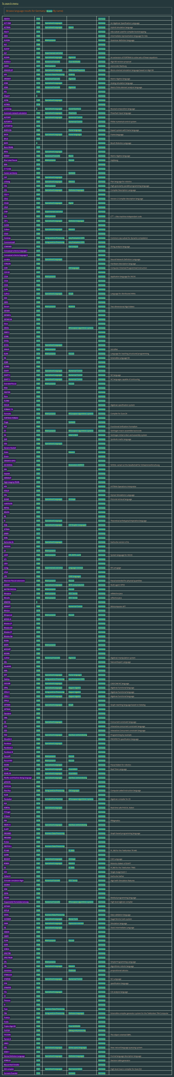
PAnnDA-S (8, 739)
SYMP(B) (7, 979)
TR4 (5, 1013)
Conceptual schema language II (16, 255)
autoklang (7, 109)
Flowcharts (73, 113)
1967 (38, 70)
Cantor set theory (10, 173)
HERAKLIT (7, 478)
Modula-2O (8, 628)
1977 (38, 66)
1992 (38, 405)
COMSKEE (8, 246)
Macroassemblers (75, 1069)
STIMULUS (8, 975)
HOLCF (6, 491)
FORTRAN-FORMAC (11, 418)
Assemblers (73, 769)
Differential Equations (77, 70)
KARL (6, 538)
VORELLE (7, 1060)
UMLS (6, 1043)
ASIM (6, 83)
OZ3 (5, 730)
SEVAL (6, 915)
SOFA (6, 945)
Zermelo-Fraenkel (10, 1073)
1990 (38, 53)
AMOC (6, 66)
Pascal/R (7, 756)
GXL (5, 469)
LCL (5, 559)
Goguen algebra (75, 688)
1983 (38, 23)
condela (7, 259)
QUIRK (6, 855)
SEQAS (6, 898)
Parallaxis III (8, 752)
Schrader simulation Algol (13, 880)
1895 (38, 173)
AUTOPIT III (8, 126)
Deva (6, 324)
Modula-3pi (8, 636)
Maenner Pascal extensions (14, 581)
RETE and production (76, 585)
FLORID (6, 401)
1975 (38, 139)
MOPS (6, 645)
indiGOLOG (8, 503)
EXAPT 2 (7, 375)
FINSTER (7, 392)
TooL (6, 1009)
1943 (38, 799)
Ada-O (6, 32)
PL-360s (71, 850)
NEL (5, 662)
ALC (5, 44)
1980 (38, 36)
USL (5, 1047)
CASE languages (75, 576)
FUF (5, 426)
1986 (38, 92)
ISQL (5, 525)
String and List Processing (54, 238)
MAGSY (7, 585)
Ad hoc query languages (78, 1047)
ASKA (6, 87)
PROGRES (7, 833)
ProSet (6, 842)
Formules (7, 413)
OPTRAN (7, 709)
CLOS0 (6, 225)
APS (5, 74)
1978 (38, 104)
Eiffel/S (6, 349)
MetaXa (7, 598)
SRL (5, 966)
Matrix (71, 156)
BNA (5, 164)
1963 (38, 919)
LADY (6, 555)
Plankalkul (8, 799)
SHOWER (7, 919)
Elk (5, 358)
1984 (38, 285)
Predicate (72, 970)
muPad (6, 658)
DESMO (7, 311)
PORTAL (7, 808)
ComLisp (7, 238)
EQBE (6, 362)
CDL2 (6, 199)
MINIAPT (7, 606)
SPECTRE (7, 953)
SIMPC (6, 936)
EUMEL (6, 366)
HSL (5, 495)
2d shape (72, 499)
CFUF (6, 207)
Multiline (72, 306)
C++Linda (7, 169)
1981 (38, 203)
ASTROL (7, 104)
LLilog (6, 568)
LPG (5, 576)
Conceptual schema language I (15, 251)
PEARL (6, 769)
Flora (6, 396)
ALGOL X (7, 62)
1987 (38, 358)
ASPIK (6, 100)
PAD (5, 735)
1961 (38, 1069)
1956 (38, 413)
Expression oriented (76, 923)
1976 (38, 83)
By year (49, 11)
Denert (6, 306)
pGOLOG (7, 782)
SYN (5, 983)
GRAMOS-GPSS (9, 461)
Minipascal (8, 615)
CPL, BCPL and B (75, 555)
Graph (71, 294)
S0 (5, 867)
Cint (5, 216)
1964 (38, 57)
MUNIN (7, 653)
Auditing (72, 74)
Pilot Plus (7, 790)
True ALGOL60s (74, 62)
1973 (38, 246)
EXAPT (6, 371)
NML (5, 670)
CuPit (6, 289)
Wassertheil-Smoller (11, 1065)
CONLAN (7, 264)
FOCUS (6, 405)
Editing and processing (77, 1030)
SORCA (6, 949)
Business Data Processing (55, 74)
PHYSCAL (7, 786)
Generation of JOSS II (76, 465)
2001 (38, 216)
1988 (38, 44)
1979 (38, 32)
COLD (6, 234)
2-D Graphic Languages (77, 525)
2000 (38, 448)
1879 (38, 422)
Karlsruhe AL (9, 542)
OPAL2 (6, 701)
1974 (38, 126)
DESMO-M (8, 319)
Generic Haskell (10, 448)
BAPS (6, 143)
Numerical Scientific (52, 62)
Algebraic (72, 57)
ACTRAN (7, 27)
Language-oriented (76, 568)
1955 (38, 435)
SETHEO (7, 906)
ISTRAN (7, 529)
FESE (6, 388)
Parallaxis (7, 743)
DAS (5, 298)
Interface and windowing (78, 735)
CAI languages (74, 268)
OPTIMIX (7, 705)
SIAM (6, 923)
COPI (6, 268)
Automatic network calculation (15, 113)
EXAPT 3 (7, 379)
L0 (5, 551)
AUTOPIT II (8, 121)
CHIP (6, 212)
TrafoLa (7, 1017)
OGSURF (7, 683)
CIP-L (6, 221)
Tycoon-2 (7, 1039)
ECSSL (6, 345)
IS (4, 521)
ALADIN (7, 40)
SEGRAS (7, 885)
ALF (5, 53)
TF (5, 996)
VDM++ (7, 1052)
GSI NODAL (8, 465)
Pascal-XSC (8, 760)
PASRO (6, 765)
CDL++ (6, 194)
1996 (38, 229)
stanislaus (8, 970)
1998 (38, 452)
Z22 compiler (9, 1069)
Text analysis (73, 246)
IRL (5, 516)
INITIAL (6, 508)
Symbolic (72, 173)
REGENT (7, 859)
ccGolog (7, 181)
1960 (38, 113)
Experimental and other (54, 53)
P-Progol (7, 812)
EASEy (6, 341)
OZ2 (5, 726)
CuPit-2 (6, 294)
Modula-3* (8, 632)
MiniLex (7, 610)
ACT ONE (7, 23)
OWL (5, 718)
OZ (5, 722)
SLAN (6, 940)
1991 (38, 169)
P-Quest (7, 816)
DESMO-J (7, 315)
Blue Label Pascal (10, 160)
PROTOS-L (8, 846)
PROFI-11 (7, 825)
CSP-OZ (7, 272)
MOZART (7, 649)
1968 (38, 268)
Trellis (6, 1022)
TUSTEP (7, 1030)
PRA (5, 820)
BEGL (6, 152)
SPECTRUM (8, 958)
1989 (38, 49)
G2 (5, 435)
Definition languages (76, 190)
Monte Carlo (73, 919)
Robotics (72, 181)
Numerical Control (75, 117)
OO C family (73, 593)
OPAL (6, 688)
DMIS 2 (6, 332)
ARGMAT (7, 79)
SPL (5, 962)
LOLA (6, 572)
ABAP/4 (7, 19)
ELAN (6, 353)
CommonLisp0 (9, 242)
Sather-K (7, 876)
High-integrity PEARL (11, 482)
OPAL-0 (7, 692)
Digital (71, 203)
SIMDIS (6, 932)
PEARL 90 (7, 773)
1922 (38, 1073)
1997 (38, 194)
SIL (5, 927)
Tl (4, 1005)
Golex (6, 452)
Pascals (71, 160)
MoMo (6, 641)
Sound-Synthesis (75, 109)
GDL (5, 443)
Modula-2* (8, 623)
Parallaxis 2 (8, 748)
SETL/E (6, 910)
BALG (6, 139)
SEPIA (6, 893)
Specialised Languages (53, 23)
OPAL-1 (7, 696)
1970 (38, 27)
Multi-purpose (50, 40)
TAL (5, 992)
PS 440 (6, 850)
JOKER (6, 533)
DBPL (6, 302)
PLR (5, 803)
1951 (38, 970)
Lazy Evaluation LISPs (77, 238)
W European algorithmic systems (81, 328)
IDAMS (6, 499)
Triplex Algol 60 (10, 1026)
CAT (5, 177)
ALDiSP (6, 49)
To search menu (10, 3)
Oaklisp (7, 679)
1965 (38, 87)
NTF (5, 675)
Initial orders (73, 435)
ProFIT (6, 829)
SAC (5, 872)
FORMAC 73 (8, 409)
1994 (38, 298)
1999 (38, 181)
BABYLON (7, 130)
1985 (38, 100)
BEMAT (7, 156)
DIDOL (6, 328)
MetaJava (7, 593)
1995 (38, 19)
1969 (38, 190)
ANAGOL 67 (8, 70)
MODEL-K (7, 619)
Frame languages (75, 130)
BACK (6, 134)
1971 (38, 859)
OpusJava (7, 713)
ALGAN (6, 57)
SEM (5, 889)
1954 (38, 431)
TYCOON (7, 1035)
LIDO (6, 563)
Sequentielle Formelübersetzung (16, 902)
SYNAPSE (7, 987)
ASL (5, 92)
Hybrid (71, 27)
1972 (38, 867)
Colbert (7, 229)
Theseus (7, 1000)
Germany (101, 19)
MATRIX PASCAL (10, 589)
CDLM (6, 203)
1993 (38, 225)
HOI (5, 486)
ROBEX (6, 863)
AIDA (6, 36)
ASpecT (7, 96)
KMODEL (7, 546)
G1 (5, 431)
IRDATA (6, 512)
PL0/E (6, 795)
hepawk (7, 473)
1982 (38, 40)
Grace (6, 456)
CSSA (6, 276)
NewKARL (7, 666)
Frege (6, 422)
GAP (5, 439)
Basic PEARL (8, 147)
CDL (5, 186)
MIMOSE (7, 602)
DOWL (6, 336)
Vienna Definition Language (14, 1056)
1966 (38, 79)
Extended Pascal (10, 384)
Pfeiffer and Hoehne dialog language (18, 778)
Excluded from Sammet (54, 799)
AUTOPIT (7, 117)
